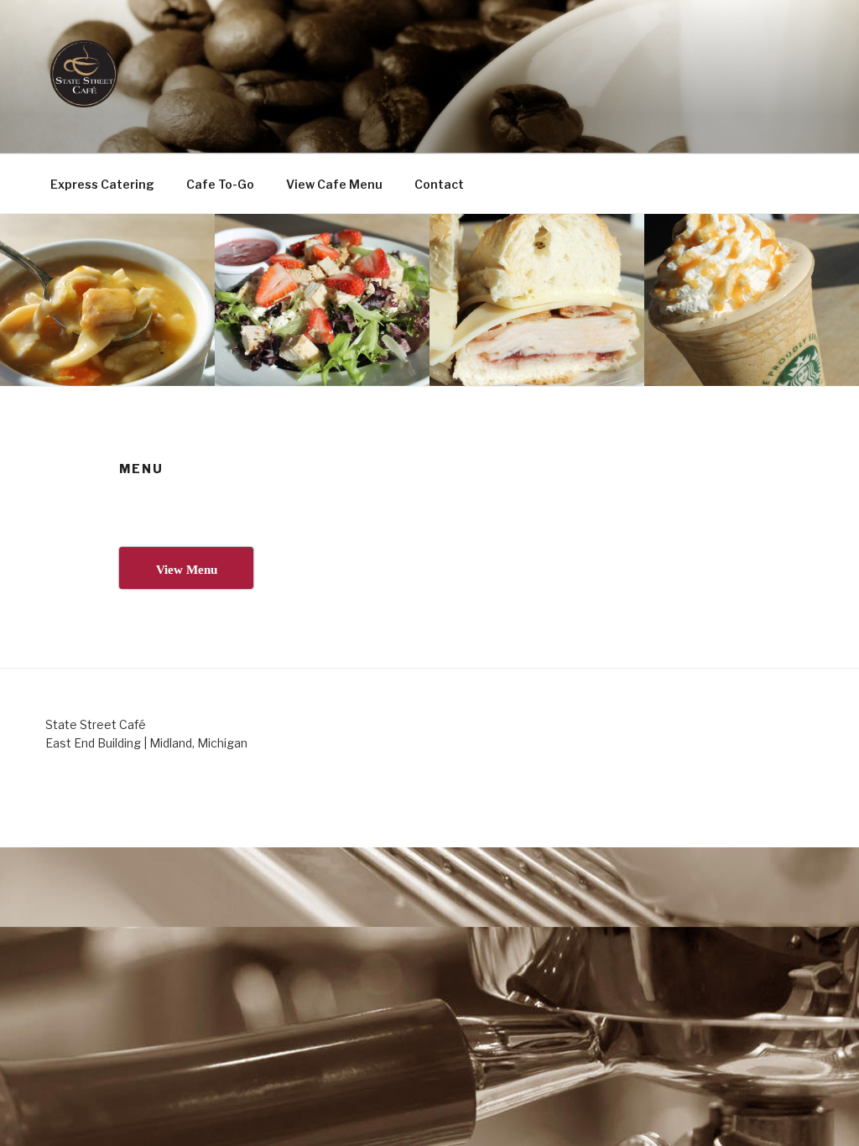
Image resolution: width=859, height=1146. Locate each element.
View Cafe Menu (334, 184)
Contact (439, 184)
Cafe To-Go (220, 184)
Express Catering (102, 184)
